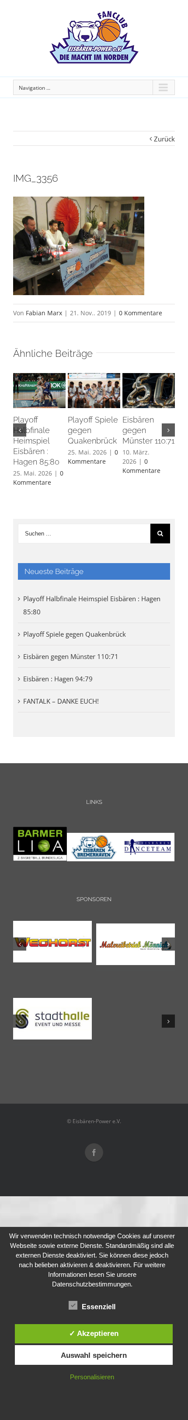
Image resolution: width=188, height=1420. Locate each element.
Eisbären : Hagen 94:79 (58, 678)
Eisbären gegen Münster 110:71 (70, 656)
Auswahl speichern (94, 1355)
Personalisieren (92, 1377)
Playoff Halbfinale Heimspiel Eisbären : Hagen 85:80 (36, 440)
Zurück (164, 138)
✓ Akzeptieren (93, 1333)
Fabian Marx (44, 313)
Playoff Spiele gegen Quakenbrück (74, 634)
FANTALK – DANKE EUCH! (61, 701)
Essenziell (98, 1307)
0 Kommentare (140, 313)
